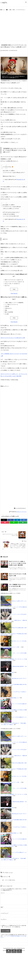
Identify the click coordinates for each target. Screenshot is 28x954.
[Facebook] (10, 520)
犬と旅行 (7, 314)
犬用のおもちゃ (8, 308)
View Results (14, 293)
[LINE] (14, 522)
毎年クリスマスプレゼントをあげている (14, 279)
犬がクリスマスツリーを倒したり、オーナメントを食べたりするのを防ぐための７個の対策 (17, 563)
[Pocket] (5, 522)
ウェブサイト (4, 919)
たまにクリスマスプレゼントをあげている (14, 281)
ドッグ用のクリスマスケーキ (11, 304)
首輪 (6, 310)
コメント (3, 892)
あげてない (7, 285)
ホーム (3, 9)
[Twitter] (4, 520)
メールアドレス (4, 913)
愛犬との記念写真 (9, 312)
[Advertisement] (14, 26)
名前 (2, 907)
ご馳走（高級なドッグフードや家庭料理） (14, 302)
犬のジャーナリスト (22, 511)
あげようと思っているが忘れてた (12, 283)
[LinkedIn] (17, 520)
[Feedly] (22, 522)
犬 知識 (9, 9)
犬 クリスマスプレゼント (19, 9)
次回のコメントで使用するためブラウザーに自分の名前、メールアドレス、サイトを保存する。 (14, 926)
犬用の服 (7, 306)
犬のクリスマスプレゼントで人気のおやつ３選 (13, 337)
